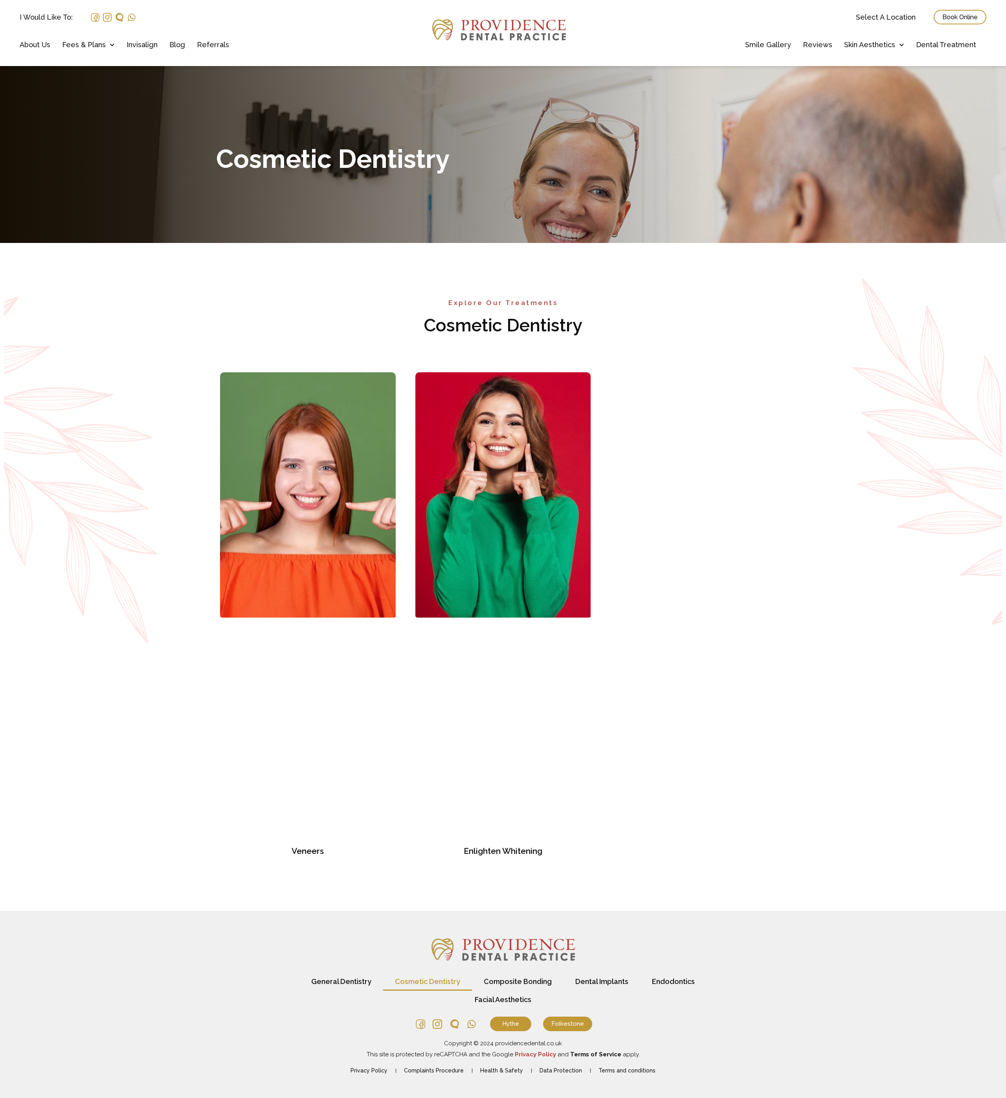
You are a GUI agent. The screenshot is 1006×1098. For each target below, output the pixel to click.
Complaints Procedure (434, 1070)
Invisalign (142, 44)
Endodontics (673, 981)
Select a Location (886, 17)
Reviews (817, 44)
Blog (177, 44)
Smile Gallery (768, 44)
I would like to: (46, 17)
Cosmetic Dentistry (427, 981)
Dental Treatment (946, 44)
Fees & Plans (84, 44)
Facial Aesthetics (503, 999)
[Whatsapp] (131, 17)
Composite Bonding (518, 981)
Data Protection (561, 1070)
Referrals (213, 44)
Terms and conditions (626, 1070)
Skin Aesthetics (869, 44)
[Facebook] (95, 17)
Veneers (308, 851)
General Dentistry (341, 981)
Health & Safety (501, 1070)
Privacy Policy (369, 1070)
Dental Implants (601, 981)
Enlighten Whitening (503, 851)
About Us (35, 44)
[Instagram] (107, 17)
